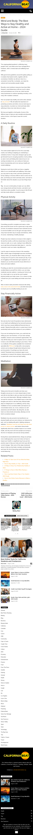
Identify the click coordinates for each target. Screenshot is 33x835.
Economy (3, 654)
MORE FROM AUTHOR (22, 515)
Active (6, 484)
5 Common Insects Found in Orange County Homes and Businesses (26, 528)
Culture (2, 649)
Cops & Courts (4, 641)
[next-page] (17, 533)
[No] (31, 829)
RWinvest (11, 346)
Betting (2, 615)
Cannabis (3, 628)
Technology (4, 729)
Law (2, 690)
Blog (2, 618)
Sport (2, 724)
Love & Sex (4, 698)
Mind (28, 484)
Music (2, 703)
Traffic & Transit (5, 737)
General (3, 675)
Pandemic (4, 485)
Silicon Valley (4, 721)
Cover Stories (4, 646)
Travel (2, 740)
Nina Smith (3, 563)
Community (4, 638)
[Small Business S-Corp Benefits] (5, 583)
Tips (8, 485)
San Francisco (4, 719)
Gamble (3, 670)
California (3, 626)
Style (2, 727)
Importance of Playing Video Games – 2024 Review (8, 495)
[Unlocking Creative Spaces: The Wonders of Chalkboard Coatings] (6, 522)
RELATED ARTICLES (10, 515)
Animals (3, 610)
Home (2, 14)
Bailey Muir (5, 33)
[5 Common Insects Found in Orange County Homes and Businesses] (27, 522)
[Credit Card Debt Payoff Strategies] (5, 591)
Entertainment (4, 659)
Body (11, 484)
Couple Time (4, 644)
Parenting (3, 708)
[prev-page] (15, 533)
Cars (2, 631)
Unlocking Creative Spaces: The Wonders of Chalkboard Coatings (6, 528)
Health (6, 14)
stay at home (6, 101)
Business (3, 620)
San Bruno (3, 716)
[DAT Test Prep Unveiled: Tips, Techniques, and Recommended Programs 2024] (16, 522)
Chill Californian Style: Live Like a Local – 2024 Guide (26, 495)
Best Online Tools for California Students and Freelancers (13, 560)
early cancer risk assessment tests (10, 286)
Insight (2, 688)
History (2, 680)
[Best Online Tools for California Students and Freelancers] (16, 547)
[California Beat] (16, 4)
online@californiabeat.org (19, 769)
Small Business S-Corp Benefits (20, 581)
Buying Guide (4, 623)
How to (2, 685)
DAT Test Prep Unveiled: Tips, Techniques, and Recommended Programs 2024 (15, 528)
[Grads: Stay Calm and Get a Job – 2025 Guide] (5, 599)
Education (3, 657)
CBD (2, 636)
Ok (16, 832)
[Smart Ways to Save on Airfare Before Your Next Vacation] (5, 575)
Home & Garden (5, 683)
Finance (3, 662)
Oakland (3, 706)
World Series (4, 745)
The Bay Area (4, 732)
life (1, 693)
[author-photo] (16, 505)
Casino (2, 633)
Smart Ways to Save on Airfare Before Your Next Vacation (20, 573)
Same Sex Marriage (6, 714)
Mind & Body (4, 701)
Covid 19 (15, 484)
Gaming (3, 672)
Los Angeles (4, 695)
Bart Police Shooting (6, 613)
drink (2, 651)
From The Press (5, 667)
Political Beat (4, 711)
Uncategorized (4, 742)
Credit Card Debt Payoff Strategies (21, 589)
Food (2, 664)
